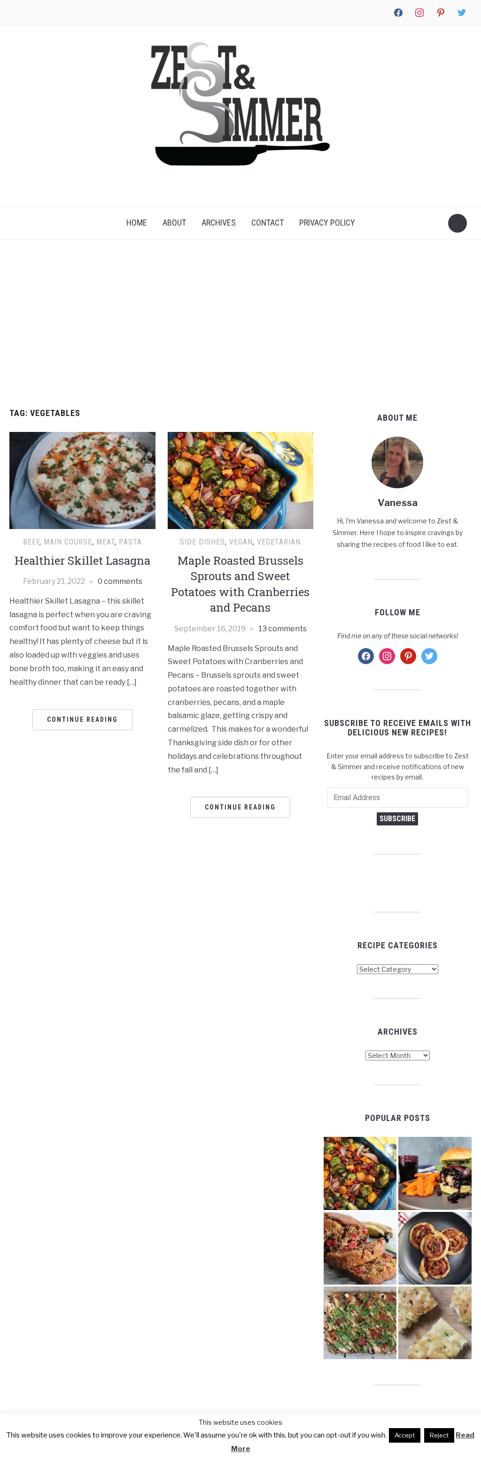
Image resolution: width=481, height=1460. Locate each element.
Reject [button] (439, 1435)
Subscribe (397, 818)
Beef (31, 541)
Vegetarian (279, 541)
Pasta (130, 541)
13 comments (282, 628)
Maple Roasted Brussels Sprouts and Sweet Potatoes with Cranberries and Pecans (240, 584)
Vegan (241, 541)
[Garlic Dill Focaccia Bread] (434, 1322)
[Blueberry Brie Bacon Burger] (434, 1173)
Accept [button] (405, 1435)
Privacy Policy (327, 222)
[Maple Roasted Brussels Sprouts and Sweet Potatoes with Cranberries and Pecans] (240, 480)
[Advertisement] (240, 324)
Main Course (68, 541)
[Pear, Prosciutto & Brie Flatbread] (360, 1322)
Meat (105, 541)
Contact (267, 222)
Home (136, 222)
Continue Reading (82, 719)
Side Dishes (202, 541)
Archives (219, 222)
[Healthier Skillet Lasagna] (82, 480)
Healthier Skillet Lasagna (82, 560)
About (174, 222)
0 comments (120, 581)
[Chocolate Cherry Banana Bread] (360, 1248)
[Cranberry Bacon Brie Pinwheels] (434, 1248)
